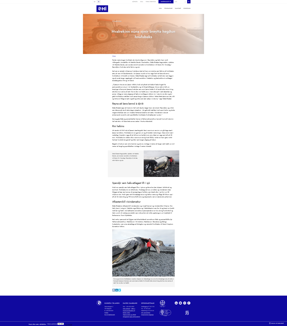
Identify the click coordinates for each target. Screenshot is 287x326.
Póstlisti (106, 312)
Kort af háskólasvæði (109, 314)
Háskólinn (187, 8)
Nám (160, 8)
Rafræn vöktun (126, 312)
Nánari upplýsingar (52, 324)
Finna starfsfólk (151, 1)
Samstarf (178, 8)
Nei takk (60, 324)
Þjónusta (135, 1)
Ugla (141, 1)
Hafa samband (126, 308)
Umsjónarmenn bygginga (147, 314)
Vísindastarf (168, 8)
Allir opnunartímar (145, 312)
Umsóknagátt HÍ (166, 1)
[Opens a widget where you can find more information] (276, 323)
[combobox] (180, 1)
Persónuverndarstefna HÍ (129, 310)
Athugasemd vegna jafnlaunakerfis (131, 316)
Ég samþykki (68, 325)
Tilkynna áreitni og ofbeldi (129, 314)
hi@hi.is (133, 308)
